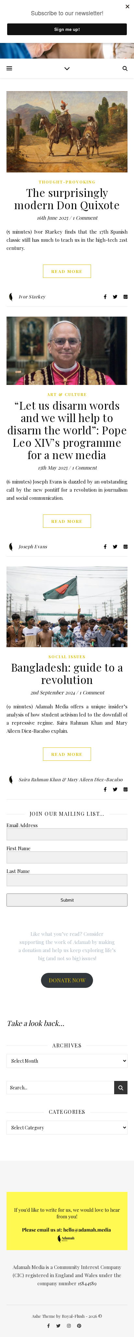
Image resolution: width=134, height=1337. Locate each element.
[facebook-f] (49, 1325)
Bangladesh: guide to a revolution (67, 673)
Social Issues (67, 656)
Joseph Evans (33, 546)
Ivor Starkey (32, 296)
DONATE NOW (67, 980)
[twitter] (58, 1325)
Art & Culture (67, 394)
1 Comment (85, 217)
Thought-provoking (67, 181)
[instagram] (69, 1325)
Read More (67, 271)
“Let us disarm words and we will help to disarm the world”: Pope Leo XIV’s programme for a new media (67, 430)
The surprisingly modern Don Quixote (67, 198)
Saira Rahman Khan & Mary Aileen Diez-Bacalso (71, 779)
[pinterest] (79, 1325)
